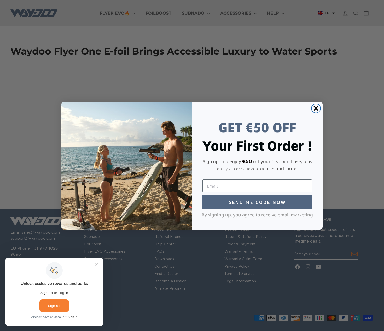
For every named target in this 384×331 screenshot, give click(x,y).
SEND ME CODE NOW (257, 202)
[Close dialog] (316, 108)
